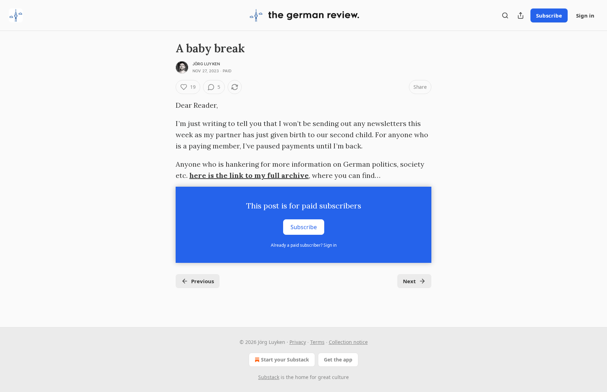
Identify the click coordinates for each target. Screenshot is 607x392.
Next (409, 281)
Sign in (585, 15)
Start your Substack (285, 359)
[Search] (505, 15)
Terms (317, 342)
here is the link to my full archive (249, 175)
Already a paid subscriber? (304, 245)
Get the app (338, 359)
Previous (202, 281)
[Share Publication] (521, 15)
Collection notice (348, 342)
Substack (268, 377)
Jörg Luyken (206, 63)
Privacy (297, 342)
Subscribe (549, 15)
